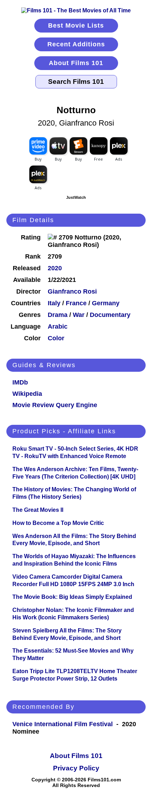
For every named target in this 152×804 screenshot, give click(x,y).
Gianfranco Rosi (72, 291)
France (76, 303)
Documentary (110, 314)
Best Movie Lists (76, 25)
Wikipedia (27, 393)
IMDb (20, 382)
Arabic (58, 326)
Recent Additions (76, 44)
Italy (54, 303)
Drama (58, 314)
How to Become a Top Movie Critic (58, 523)
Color (56, 338)
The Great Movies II (37, 510)
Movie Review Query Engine (54, 405)
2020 (55, 268)
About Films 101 (76, 62)
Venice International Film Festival (62, 724)
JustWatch (76, 197)
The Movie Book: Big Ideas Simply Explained (72, 597)
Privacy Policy (76, 768)
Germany (105, 303)
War (78, 314)
